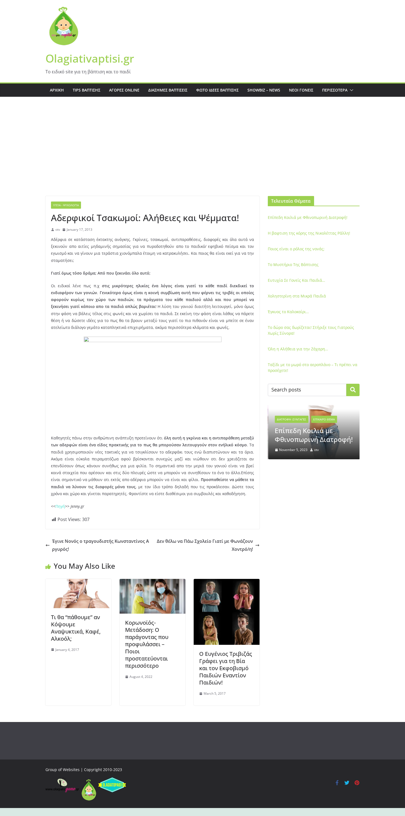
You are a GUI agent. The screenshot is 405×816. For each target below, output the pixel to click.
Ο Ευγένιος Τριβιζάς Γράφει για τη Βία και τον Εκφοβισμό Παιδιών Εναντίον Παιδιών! (225, 668)
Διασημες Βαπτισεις (167, 90)
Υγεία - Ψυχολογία (66, 205)
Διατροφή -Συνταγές (291, 419)
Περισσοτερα (334, 90)
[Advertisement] (202, 154)
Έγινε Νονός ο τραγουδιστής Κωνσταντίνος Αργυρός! (100, 545)
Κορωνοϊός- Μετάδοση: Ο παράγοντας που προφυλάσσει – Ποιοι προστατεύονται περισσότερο (146, 644)
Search (353, 390)
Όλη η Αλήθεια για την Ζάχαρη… (298, 348)
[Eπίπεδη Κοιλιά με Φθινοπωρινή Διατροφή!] (314, 408)
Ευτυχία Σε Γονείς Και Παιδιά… (296, 280)
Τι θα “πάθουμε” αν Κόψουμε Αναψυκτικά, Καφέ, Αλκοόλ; (76, 627)
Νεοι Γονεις (301, 90)
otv (57, 229)
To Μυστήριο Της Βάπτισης (293, 264)
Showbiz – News (263, 90)
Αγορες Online (124, 90)
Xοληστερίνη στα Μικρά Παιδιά (297, 296)
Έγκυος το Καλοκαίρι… (288, 311)
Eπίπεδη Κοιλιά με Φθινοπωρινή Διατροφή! (307, 217)
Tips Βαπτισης (86, 90)
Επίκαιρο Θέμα (323, 419)
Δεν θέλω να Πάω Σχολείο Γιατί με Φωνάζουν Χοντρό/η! (205, 545)
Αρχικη (57, 90)
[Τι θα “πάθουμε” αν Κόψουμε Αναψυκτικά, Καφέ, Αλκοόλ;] (78, 583)
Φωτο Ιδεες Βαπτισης (217, 90)
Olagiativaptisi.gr (89, 58)
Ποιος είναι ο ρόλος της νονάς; (296, 248)
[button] (350, 90)
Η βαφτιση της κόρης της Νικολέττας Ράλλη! (309, 233)
